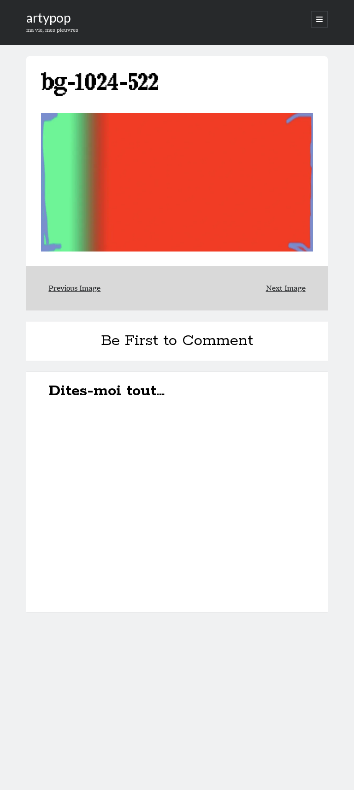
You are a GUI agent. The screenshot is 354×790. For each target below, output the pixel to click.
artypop (48, 17)
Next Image (286, 288)
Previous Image (74, 288)
